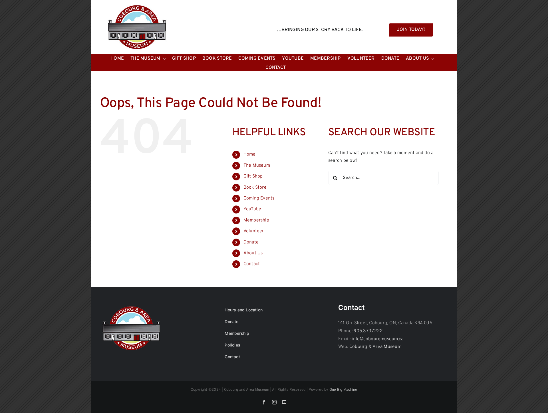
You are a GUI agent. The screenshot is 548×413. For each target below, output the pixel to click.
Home (249, 154)
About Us (253, 253)
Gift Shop (253, 176)
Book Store (255, 187)
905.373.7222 (368, 331)
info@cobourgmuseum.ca (377, 339)
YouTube (252, 209)
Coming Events (259, 198)
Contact (251, 264)
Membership (256, 220)
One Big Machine (343, 390)
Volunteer (253, 231)
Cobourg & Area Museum (375, 347)
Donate (251, 242)
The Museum (256, 165)
